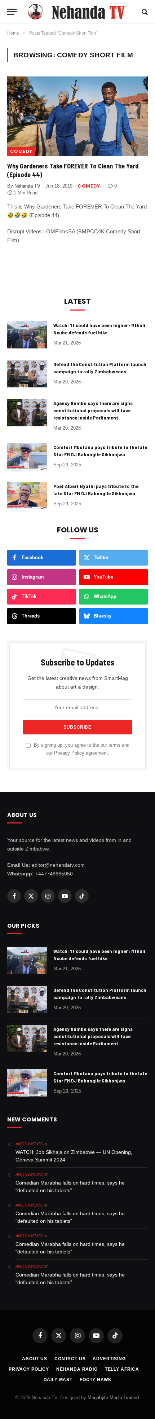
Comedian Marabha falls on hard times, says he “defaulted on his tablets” (70, 1186)
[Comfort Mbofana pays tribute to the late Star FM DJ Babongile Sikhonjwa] (27, 456)
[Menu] (12, 12)
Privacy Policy (69, 753)
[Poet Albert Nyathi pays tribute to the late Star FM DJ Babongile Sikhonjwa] (27, 495)
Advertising (109, 1358)
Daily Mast (58, 1379)
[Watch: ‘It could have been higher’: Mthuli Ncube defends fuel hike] (27, 334)
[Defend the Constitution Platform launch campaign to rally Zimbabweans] (27, 373)
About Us (34, 1358)
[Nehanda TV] (81, 11)
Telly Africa (122, 1369)
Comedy (21, 151)
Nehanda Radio (77, 1369)
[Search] (144, 12)
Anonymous (29, 1144)
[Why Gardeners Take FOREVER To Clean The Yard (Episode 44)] (77, 115)
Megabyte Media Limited (113, 1397)
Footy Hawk (95, 1379)
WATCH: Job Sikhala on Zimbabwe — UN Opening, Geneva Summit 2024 (73, 1156)
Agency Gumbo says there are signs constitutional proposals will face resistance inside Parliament (93, 410)
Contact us (69, 1358)
